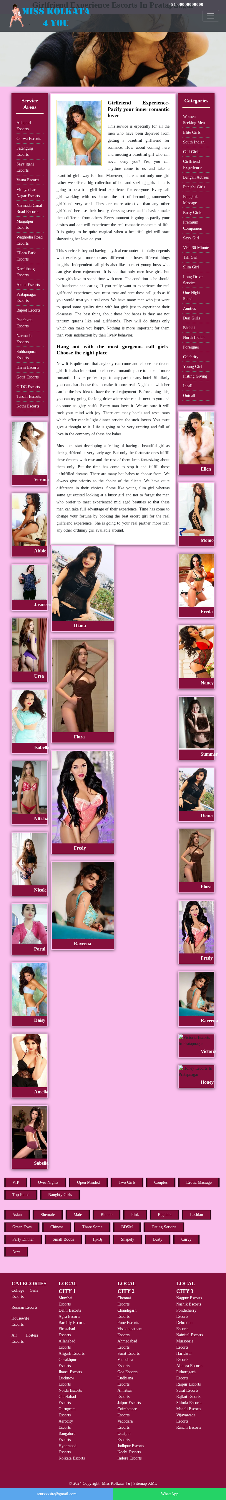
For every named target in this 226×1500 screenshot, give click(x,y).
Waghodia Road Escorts (29, 240)
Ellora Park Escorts (26, 256)
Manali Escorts (188, 1409)
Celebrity (190, 357)
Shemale (48, 1214)
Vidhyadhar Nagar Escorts (28, 192)
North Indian (194, 337)
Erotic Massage (199, 1182)
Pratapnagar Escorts (26, 297)
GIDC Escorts (28, 387)
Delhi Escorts (70, 1310)
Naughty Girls (60, 1195)
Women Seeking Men (194, 119)
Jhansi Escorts (70, 1372)
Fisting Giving (195, 376)
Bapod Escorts (28, 310)
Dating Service (164, 1227)
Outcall (189, 395)
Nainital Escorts (189, 1335)
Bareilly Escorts (72, 1322)
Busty (157, 1239)
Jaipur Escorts (129, 1403)
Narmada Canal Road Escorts (29, 208)
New (16, 1251)
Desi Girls (191, 318)
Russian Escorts (24, 1307)
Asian (17, 1214)
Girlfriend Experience (192, 164)
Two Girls (127, 1182)
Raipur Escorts (188, 1384)
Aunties (189, 308)
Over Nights (48, 1182)
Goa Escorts (127, 1372)
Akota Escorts (28, 285)
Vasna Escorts (27, 180)
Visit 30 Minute (196, 248)
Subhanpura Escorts (26, 354)
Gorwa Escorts (28, 138)
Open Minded (88, 1182)
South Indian (194, 142)
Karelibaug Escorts (25, 272)
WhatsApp (169, 1494)
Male (78, 1214)
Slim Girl (191, 267)
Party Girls (192, 212)
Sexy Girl (191, 238)
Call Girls (191, 152)
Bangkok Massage (190, 200)
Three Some (92, 1227)
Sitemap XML (145, 1483)
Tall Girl (190, 257)
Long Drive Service (192, 280)
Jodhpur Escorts (130, 1446)
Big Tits (164, 1214)
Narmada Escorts (23, 339)
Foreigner (191, 347)
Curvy (186, 1239)
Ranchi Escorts (188, 1427)
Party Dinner (23, 1239)
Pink (135, 1214)
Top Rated (20, 1195)
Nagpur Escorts (189, 1298)
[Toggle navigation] (210, 16)
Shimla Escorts (188, 1403)
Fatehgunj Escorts (24, 151)
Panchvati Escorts (24, 323)
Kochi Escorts (129, 1452)
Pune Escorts (128, 1322)
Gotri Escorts (27, 377)
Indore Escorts (129, 1458)
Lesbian (196, 1214)
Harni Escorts (27, 367)
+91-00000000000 (186, 4)
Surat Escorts (128, 1353)
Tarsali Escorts (28, 396)
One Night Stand (191, 295)
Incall (187, 386)
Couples (160, 1182)
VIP (15, 1182)
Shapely (127, 1239)
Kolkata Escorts (72, 1458)
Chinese (56, 1227)
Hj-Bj (97, 1239)
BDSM (127, 1227)
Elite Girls (191, 132)
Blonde (106, 1214)
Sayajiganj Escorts (25, 167)
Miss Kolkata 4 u (116, 1483)
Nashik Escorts (188, 1304)
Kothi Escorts (27, 406)
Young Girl (192, 366)
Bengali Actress (196, 177)
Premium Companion (192, 225)
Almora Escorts (189, 1366)
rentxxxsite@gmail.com (57, 1494)
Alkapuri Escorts (23, 126)
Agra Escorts (69, 1316)
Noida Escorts (70, 1390)
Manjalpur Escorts (25, 224)
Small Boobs (63, 1239)
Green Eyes (21, 1227)
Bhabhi (189, 328)
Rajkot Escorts (188, 1396)
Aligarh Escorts (71, 1353)
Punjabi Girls (194, 187)
